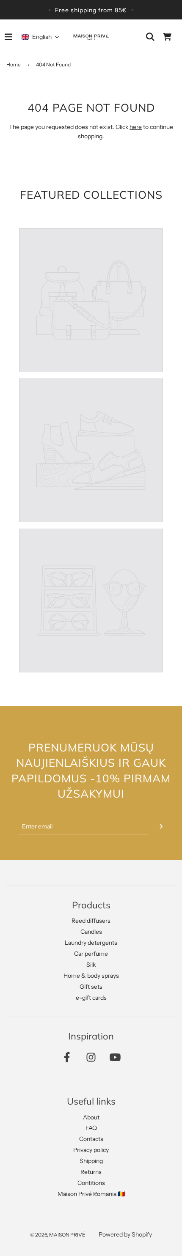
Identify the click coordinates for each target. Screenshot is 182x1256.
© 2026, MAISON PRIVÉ (57, 1234)
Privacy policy (91, 1150)
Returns (91, 1172)
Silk (91, 964)
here (136, 127)
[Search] (150, 36)
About (91, 1117)
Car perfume (91, 953)
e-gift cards (91, 997)
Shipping (91, 1161)
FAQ (91, 1128)
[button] (40, 37)
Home (13, 64)
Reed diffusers (91, 920)
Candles (91, 931)
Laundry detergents (91, 942)
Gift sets (91, 986)
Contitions (91, 1183)
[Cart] (167, 37)
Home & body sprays (91, 975)
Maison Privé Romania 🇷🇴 (91, 1194)
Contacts (91, 1139)
